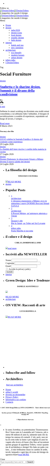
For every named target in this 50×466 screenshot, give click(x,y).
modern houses (17, 55)
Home (8, 25)
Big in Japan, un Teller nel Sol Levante (28, 223)
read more (12, 248)
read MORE (23, 454)
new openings (17, 47)
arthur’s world (12, 392)
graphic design (17, 38)
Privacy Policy (12, 397)
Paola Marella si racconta (22, 231)
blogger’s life (17, 221)
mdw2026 (15, 30)
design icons (16, 33)
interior (9, 42)
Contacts (9, 402)
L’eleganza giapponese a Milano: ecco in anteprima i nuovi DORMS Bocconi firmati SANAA (30, 203)
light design (16, 40)
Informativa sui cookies (16, 399)
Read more (5, 123)
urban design (16, 57)
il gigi (2, 106)
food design (16, 35)
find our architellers (14, 385)
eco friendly (16, 52)
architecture (11, 50)
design (8, 28)
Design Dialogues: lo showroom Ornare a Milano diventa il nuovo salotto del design (21, 160)
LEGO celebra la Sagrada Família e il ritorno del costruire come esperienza (21, 140)
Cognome (10, 263)
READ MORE (14, 182)
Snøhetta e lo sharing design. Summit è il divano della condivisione (20, 90)
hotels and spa (17, 45)
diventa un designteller (15, 394)
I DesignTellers (12, 62)
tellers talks (10, 60)
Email (8, 266)
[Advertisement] (25, 343)
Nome (8, 260)
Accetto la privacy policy (19, 269)
